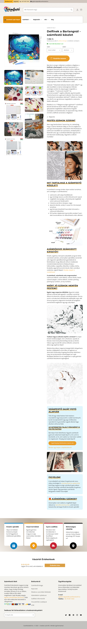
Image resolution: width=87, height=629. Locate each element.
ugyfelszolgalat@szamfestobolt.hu (40, 1)
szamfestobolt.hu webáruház (70, 483)
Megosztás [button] (52, 117)
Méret (64, 47)
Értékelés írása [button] (55, 565)
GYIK (32, 605)
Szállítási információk (38, 599)
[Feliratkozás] (33, 615)
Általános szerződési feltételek (41, 592)
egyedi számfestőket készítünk (14, 597)
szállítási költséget (62, 41)
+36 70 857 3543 (25, 1)
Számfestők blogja (37, 585)
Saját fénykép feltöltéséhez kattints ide (62, 443)
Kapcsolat (34, 589)
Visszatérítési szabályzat (39, 602)
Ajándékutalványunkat (62, 505)
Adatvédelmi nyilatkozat (39, 595)
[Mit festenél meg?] (71, 9)
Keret (48, 47)
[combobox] (48, 9)
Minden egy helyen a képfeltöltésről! (60, 447)
